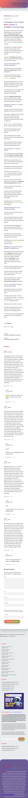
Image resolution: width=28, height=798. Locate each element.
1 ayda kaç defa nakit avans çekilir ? (8, 671)
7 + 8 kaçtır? (6, 614)
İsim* (5, 591)
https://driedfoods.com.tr (5, 636)
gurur (12, 326)
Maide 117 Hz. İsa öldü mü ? (7, 646)
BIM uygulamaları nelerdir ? (7, 668)
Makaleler (9, 323)
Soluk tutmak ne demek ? (6, 662)
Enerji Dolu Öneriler (19, 3)
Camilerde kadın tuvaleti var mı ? (7, 656)
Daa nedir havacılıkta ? (6, 649)
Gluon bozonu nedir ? (5, 665)
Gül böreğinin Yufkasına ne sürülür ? (8, 682)
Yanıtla (12, 385)
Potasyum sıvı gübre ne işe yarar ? (12, 335)
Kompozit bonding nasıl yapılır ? (7, 652)
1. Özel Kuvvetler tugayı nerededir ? (8, 659)
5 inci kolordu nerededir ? (6, 686)
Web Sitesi (6, 602)
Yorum (5, 577)
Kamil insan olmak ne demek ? (11, 339)
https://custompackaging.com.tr (18, 634)
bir (8, 326)
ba (5, 326)
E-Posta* (5, 597)
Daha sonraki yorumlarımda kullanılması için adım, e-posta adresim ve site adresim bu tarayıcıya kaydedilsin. (14, 611)
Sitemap (13, 636)
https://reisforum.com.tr (5, 634)
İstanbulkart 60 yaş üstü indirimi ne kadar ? (9, 674)
